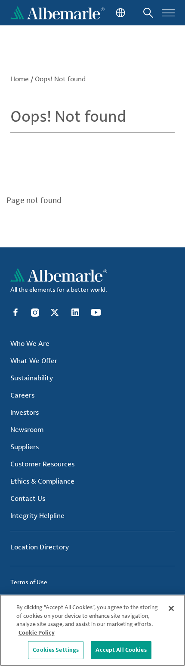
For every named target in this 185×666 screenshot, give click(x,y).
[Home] (57, 12)
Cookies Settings (56, 650)
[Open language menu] (119, 12)
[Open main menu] (168, 12)
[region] (92, 630)
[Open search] (148, 12)
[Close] (171, 608)
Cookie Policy (36, 632)
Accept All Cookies (121, 650)
